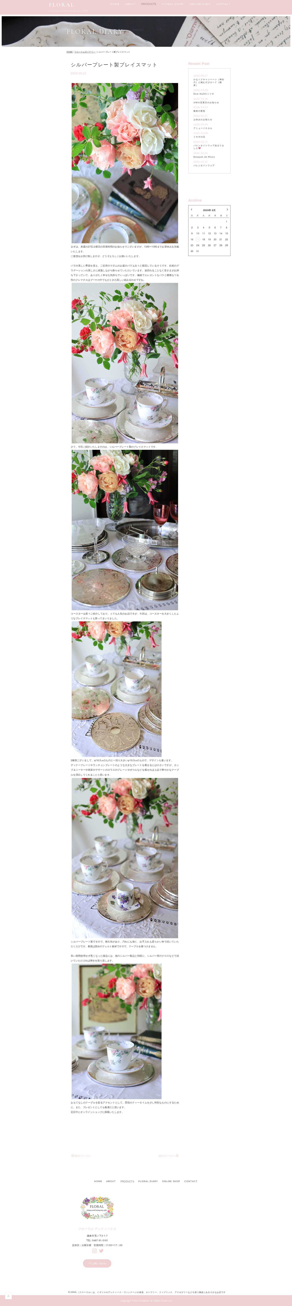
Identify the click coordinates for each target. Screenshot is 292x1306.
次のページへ (167, 1156)
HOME (114, 4)
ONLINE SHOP (200, 4)
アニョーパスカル (202, 128)
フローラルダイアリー (84, 51)
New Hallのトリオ (203, 94)
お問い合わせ (99, 1263)
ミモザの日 (199, 137)
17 (197, 239)
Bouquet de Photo (204, 157)
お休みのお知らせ (202, 119)
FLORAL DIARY (173, 4)
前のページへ (83, 1156)
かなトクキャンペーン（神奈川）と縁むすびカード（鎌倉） (208, 82)
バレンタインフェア (204, 165)
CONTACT (223, 4)
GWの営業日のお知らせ (206, 102)
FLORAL (62, 5)
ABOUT (130, 4)
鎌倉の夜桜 (199, 111)
